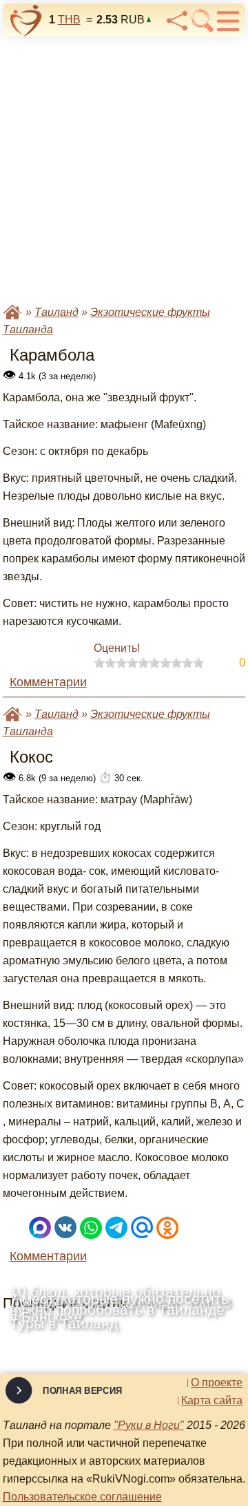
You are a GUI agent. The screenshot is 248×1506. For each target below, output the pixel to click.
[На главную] (26, 20)
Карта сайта (211, 1401)
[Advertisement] (124, 169)
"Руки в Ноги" (149, 1425)
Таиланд (56, 312)
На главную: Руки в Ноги (12, 312)
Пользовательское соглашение (82, 1497)
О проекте (216, 1383)
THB (69, 19)
